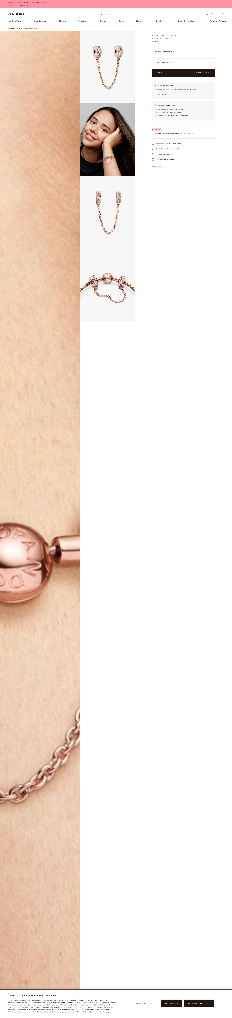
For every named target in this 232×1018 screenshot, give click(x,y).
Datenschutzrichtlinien (86, 1012)
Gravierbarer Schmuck (187, 21)
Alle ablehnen (171, 1003)
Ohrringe (140, 21)
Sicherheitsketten (31, 28)
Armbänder (83, 21)
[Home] (16, 14)
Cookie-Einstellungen (145, 1003)
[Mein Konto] (217, 14)
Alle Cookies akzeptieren (199, 1003)
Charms (62, 21)
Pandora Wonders (218, 21)
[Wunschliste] (207, 14)
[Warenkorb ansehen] (222, 14)
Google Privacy (102, 1012)
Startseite (11, 28)
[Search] (102, 14)
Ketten (103, 21)
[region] (116, 1003)
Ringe (121, 21)
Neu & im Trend (14, 21)
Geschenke (161, 21)
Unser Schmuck (40, 21)
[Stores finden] (212, 14)
